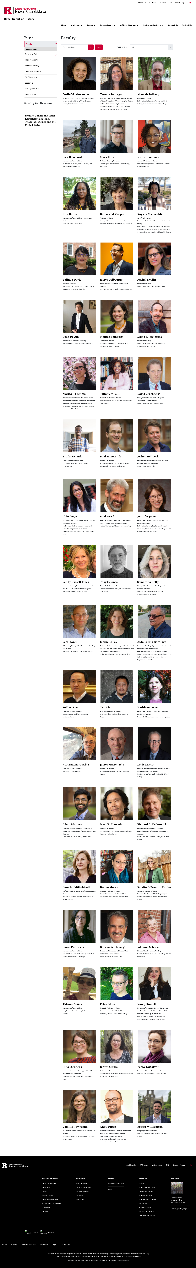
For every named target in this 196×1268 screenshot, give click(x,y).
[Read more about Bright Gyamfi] (79, 436)
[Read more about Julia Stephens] (79, 1046)
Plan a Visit (45, 1211)
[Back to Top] (191, 1262)
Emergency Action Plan (146, 1191)
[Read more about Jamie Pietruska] (79, 926)
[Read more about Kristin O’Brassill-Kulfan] (154, 866)
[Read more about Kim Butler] (79, 193)
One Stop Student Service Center (51, 1203)
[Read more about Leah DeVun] (79, 316)
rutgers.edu (162, 3)
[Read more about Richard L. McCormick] (154, 803)
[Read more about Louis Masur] (154, 743)
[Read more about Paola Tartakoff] (154, 1046)
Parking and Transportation (147, 1215)
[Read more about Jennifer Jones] (154, 495)
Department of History (19, 19)
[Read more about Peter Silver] (116, 983)
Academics (75, 25)
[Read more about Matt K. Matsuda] (116, 803)
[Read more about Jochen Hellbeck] (154, 436)
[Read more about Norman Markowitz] (79, 743)
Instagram (51, 1232)
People (90, 25)
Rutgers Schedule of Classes (50, 1199)
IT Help (14, 1244)
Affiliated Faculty (32, 65)
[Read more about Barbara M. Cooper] (116, 193)
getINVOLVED (46, 1207)
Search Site (65, 1244)
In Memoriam (30, 94)
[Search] (91, 47)
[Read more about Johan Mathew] (79, 803)
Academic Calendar (48, 1195)
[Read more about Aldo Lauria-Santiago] (154, 621)
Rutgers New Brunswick (49, 1183)
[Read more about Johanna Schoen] (154, 926)
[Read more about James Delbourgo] (116, 259)
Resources (142, 1183)
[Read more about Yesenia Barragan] (116, 73)
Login (54, 1244)
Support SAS (79, 1199)
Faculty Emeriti (31, 60)
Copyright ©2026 (73, 1260)
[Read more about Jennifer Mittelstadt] (79, 866)
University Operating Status (116, 1183)
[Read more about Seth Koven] (79, 621)
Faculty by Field (31, 54)
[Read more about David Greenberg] (154, 373)
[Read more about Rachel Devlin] (154, 259)
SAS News (152, 3)
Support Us (173, 25)
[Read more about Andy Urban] (116, 1106)
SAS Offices (79, 1195)
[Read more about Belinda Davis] (79, 259)
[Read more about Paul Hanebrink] (116, 436)
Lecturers (29, 83)
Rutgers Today (46, 1187)
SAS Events (142, 3)
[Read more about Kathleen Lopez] (154, 686)
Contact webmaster (123, 1260)
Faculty (29, 44)
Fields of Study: (123, 47)
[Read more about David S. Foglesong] (154, 316)
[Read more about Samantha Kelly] (154, 561)
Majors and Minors (81, 1183)
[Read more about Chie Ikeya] (79, 495)
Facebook (35, 1232)
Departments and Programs (84, 1187)
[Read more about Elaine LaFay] (116, 621)
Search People (180, 3)
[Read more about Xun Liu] (116, 686)
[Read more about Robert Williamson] (154, 1106)
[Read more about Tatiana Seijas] (79, 983)
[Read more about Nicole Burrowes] (154, 136)
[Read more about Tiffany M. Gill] (116, 373)
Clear (99, 47)
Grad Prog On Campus (146, 1195)
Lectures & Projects (152, 25)
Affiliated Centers (128, 25)
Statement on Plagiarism (146, 1211)
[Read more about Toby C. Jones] (116, 561)
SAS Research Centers (82, 1191)
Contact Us (187, 25)
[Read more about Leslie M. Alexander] (79, 73)
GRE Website (143, 1203)
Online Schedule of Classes (147, 1187)
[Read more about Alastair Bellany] (154, 73)
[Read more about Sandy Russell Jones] (79, 561)
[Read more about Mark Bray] (116, 136)
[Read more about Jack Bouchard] (79, 136)
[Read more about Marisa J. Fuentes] (79, 373)
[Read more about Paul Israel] (116, 495)
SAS (171, 3)
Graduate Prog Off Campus (147, 1199)
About (64, 25)
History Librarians (32, 88)
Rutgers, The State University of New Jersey (92, 1260)
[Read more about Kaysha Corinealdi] (154, 193)
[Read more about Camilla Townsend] (79, 1106)
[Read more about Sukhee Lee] (79, 686)
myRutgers (45, 1191)
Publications (31, 49)
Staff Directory (31, 77)
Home (4, 1244)
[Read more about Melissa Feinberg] (116, 316)
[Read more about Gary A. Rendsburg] (116, 926)
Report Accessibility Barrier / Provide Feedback (123, 1256)
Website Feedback (28, 1244)
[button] (56, 44)
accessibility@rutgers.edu (91, 1256)
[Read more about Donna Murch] (116, 866)
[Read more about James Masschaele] (116, 743)
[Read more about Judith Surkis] (116, 1046)
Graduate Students (33, 71)
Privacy (110, 1189)
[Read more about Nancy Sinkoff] (154, 983)
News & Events (106, 25)
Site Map (44, 1244)
